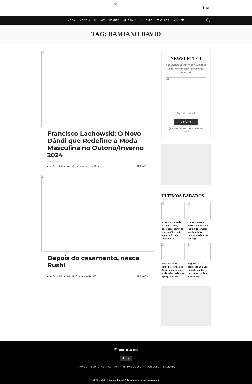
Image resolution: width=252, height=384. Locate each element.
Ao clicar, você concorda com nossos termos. (187, 129)
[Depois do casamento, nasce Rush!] (97, 213)
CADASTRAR (186, 122)
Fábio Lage (64, 166)
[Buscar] (208, 20)
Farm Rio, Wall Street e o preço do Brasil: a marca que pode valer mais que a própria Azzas (172, 270)
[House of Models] (126, 8)
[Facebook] (203, 8)
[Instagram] (207, 8)
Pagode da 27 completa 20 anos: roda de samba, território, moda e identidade (198, 270)
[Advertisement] (186, 164)
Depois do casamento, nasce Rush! (93, 261)
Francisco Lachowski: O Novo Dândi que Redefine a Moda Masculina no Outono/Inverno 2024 (95, 144)
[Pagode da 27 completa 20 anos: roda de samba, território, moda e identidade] (199, 252)
